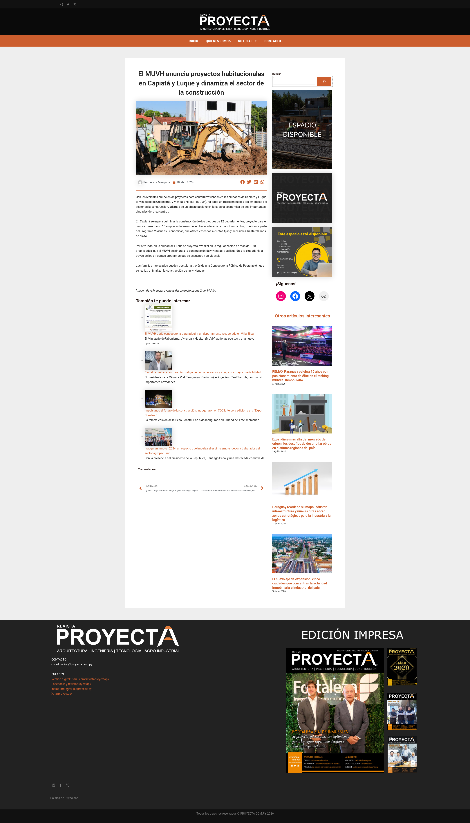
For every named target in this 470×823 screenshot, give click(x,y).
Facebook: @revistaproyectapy (71, 684)
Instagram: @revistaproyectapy (71, 689)
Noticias (245, 41)
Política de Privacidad (64, 798)
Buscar (276, 73)
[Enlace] (324, 296)
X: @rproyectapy (62, 693)
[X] (309, 296)
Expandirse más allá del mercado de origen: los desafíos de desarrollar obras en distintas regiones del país (301, 443)
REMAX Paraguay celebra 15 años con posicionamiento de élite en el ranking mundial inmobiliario (300, 376)
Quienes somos (218, 41)
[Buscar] (324, 81)
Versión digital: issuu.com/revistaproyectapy (80, 679)
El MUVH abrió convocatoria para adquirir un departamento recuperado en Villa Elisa (199, 333)
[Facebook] (295, 296)
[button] (242, 182)
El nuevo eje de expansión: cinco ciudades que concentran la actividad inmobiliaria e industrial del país (299, 583)
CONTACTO (272, 41)
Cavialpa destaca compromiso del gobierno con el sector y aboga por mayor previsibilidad (203, 372)
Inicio (193, 41)
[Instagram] (281, 296)
